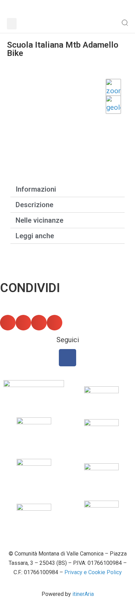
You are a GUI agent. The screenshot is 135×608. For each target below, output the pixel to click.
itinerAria (83, 594)
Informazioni (36, 189)
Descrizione (34, 205)
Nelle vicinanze (39, 220)
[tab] (67, 189)
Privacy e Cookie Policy (93, 572)
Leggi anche (35, 236)
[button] (12, 23)
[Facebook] (67, 357)
